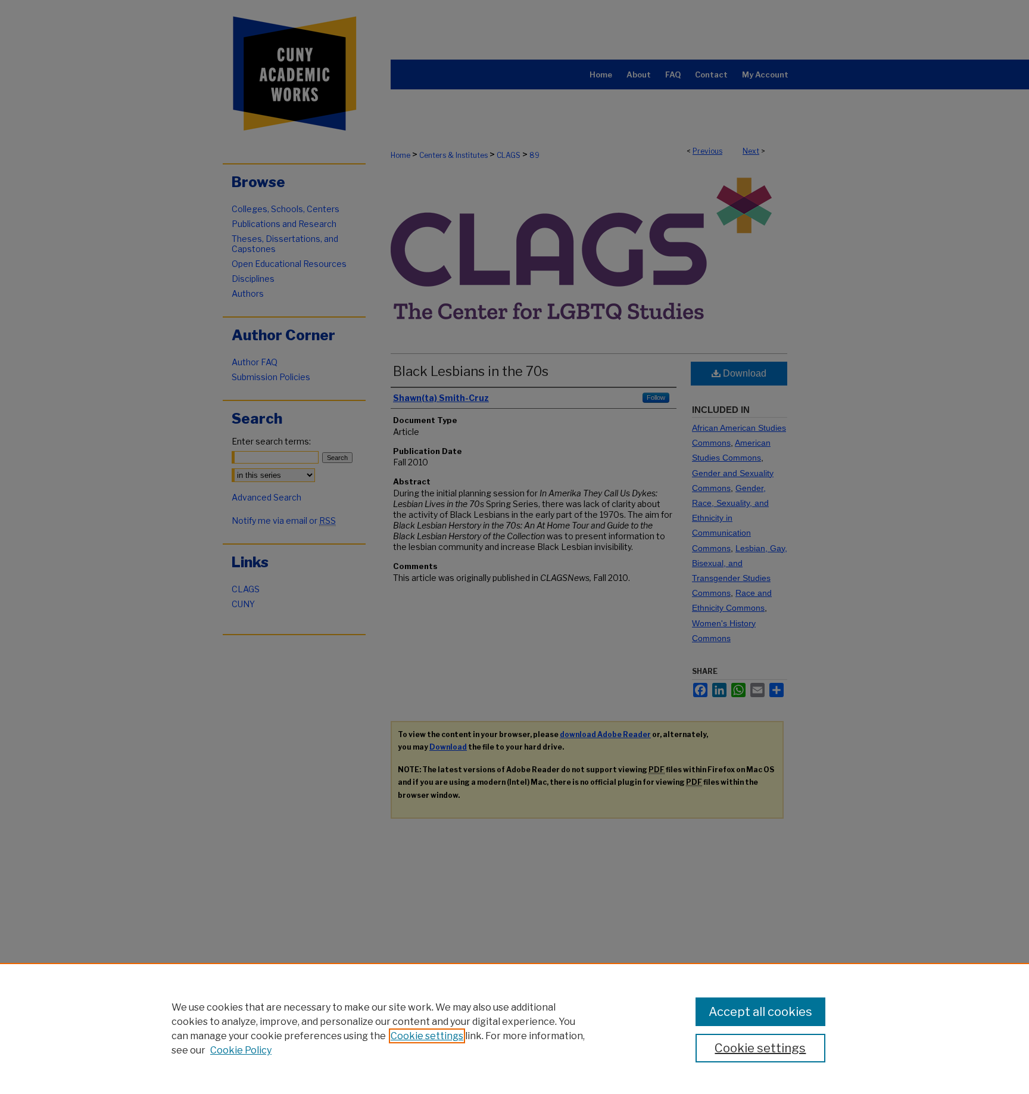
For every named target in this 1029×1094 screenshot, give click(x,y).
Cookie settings (427, 1036)
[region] (514, 1028)
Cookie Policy (241, 1050)
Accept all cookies (760, 1012)
